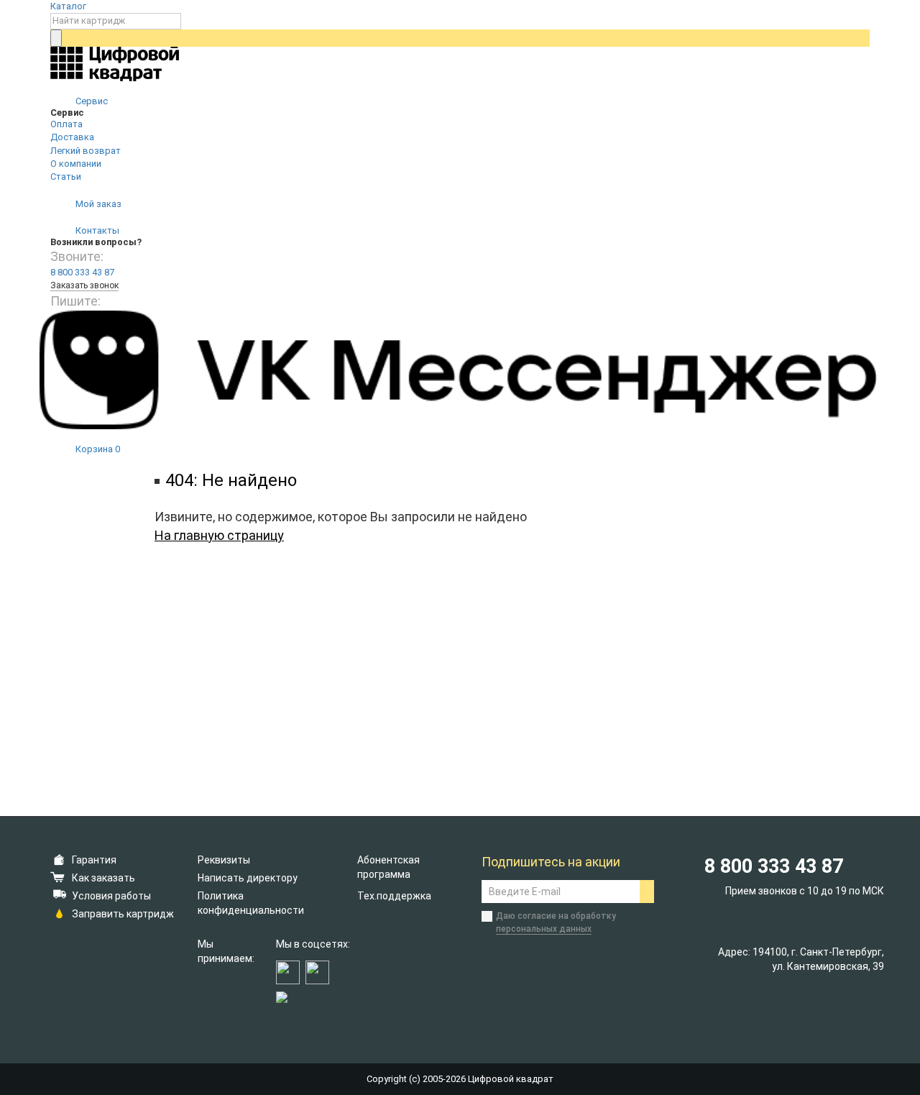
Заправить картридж (123, 914)
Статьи (65, 176)
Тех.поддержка (394, 896)
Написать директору (248, 878)
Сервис (90, 101)
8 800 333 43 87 (82, 272)
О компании (75, 163)
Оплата (66, 124)
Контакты (96, 230)
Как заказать (103, 878)
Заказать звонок (84, 285)
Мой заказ (97, 203)
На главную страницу (219, 535)
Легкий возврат (85, 150)
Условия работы (111, 896)
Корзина (96, 449)
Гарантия (94, 860)
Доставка (72, 137)
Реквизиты (224, 860)
